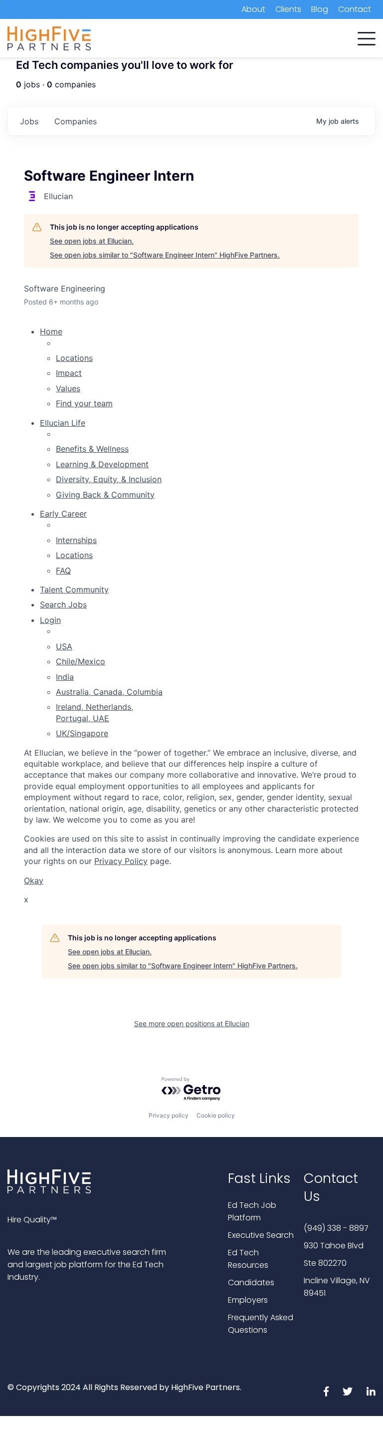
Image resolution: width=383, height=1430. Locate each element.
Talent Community (74, 589)
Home (51, 331)
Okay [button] (33, 880)
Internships (76, 540)
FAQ (63, 570)
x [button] (26, 899)
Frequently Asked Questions (260, 1324)
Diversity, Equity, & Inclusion (109, 479)
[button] (367, 36)
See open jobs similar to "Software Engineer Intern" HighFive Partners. (165, 255)
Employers (248, 1300)
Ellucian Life (62, 423)
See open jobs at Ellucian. (92, 241)
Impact (69, 373)
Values (68, 388)
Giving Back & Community (105, 495)
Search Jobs (63, 604)
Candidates (251, 1282)
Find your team (84, 403)
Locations (74, 358)
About (253, 9)
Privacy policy (169, 1115)
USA (64, 646)
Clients (288, 9)
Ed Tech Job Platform (252, 1211)
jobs (29, 121)
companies (75, 121)
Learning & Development (102, 464)
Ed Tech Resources (248, 1259)
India (65, 677)
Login (50, 620)
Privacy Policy (121, 861)
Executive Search (261, 1235)
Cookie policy (215, 1115)
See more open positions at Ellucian (191, 1023)
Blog (319, 9)
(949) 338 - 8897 (336, 1228)
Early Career (63, 514)
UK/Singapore (82, 733)
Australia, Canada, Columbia (109, 692)
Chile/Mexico (80, 661)
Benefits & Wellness (92, 449)
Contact (354, 9)
